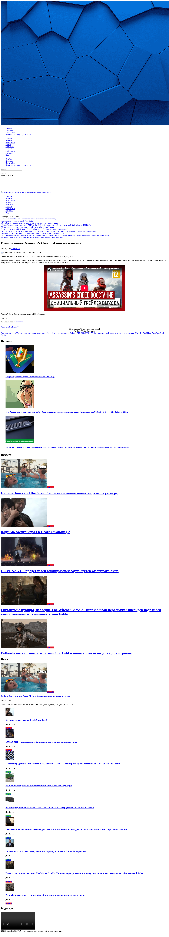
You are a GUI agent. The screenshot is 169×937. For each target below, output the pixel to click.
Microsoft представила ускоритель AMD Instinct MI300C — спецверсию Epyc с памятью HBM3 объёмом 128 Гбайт (46, 225)
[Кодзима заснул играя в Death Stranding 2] (24, 526)
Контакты (9, 130)
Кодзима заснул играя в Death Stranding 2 (17, 221)
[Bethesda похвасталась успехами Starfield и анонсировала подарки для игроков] (24, 647)
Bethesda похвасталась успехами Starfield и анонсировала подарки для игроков (32, 237)
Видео (8, 155)
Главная (9, 138)
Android (4, 327)
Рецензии (9, 153)
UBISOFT (15, 327)
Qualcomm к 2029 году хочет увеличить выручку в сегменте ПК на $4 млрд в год (32, 233)
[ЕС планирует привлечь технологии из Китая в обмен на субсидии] (10, 781)
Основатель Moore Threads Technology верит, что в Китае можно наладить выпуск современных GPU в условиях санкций (49, 231)
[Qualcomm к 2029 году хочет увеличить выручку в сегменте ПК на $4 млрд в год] (10, 847)
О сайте (9, 128)
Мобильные (10, 151)
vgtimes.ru (19, 322)
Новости (9, 141)
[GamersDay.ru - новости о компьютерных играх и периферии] (26, 192)
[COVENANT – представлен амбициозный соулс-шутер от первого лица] (24, 565)
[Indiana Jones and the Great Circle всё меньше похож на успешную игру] (24, 487)
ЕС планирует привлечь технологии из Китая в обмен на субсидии (27, 227)
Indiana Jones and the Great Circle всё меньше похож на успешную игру (28, 219)
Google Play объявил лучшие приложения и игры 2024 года (30, 377)
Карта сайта (10, 132)
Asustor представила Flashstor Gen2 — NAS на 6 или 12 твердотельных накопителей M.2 (35, 229)
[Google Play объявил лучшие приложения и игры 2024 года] (20, 372)
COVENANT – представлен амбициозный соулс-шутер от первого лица (29, 223)
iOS (8, 327)
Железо (8, 145)
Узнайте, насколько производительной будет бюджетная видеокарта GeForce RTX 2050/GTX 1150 (47, 333)
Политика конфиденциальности (18, 135)
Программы (10, 143)
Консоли (9, 149)
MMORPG (10, 147)
